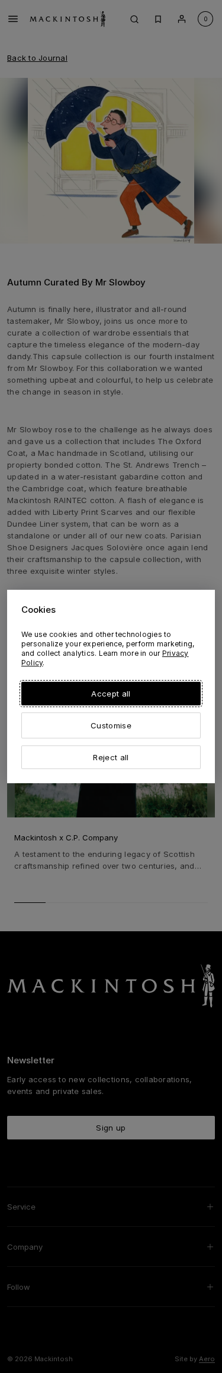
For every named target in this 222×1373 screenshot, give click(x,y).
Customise (111, 725)
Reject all (110, 757)
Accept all (110, 693)
